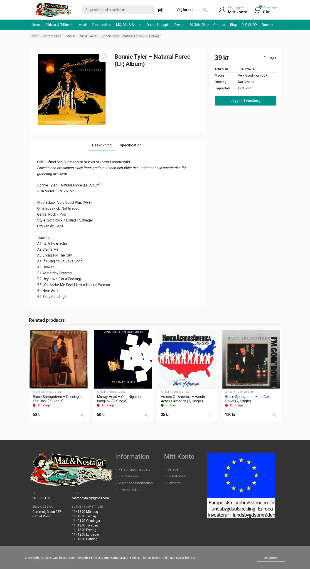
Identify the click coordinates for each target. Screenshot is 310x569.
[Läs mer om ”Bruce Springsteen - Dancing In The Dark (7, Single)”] (82, 414)
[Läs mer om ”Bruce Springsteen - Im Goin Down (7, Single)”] (274, 414)
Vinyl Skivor (88, 36)
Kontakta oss (129, 476)
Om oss (219, 25)
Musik (83, 25)
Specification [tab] (131, 145)
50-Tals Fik (197, 25)
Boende (267, 25)
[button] (210, 414)
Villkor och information (136, 483)
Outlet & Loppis (158, 25)
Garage (172, 469)
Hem (34, 36)
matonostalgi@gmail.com (90, 498)
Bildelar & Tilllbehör (60, 25)
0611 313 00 (41, 498)
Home (36, 25)
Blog (233, 25)
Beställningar (177, 476)
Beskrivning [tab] (102, 145)
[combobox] (118, 9)
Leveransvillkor (130, 490)
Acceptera (271, 558)
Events (180, 25)
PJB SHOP (249, 25)
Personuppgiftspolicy (134, 469)
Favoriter (174, 483)
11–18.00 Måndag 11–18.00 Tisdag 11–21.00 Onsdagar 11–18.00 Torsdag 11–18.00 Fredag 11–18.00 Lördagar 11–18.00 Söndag (86, 525)
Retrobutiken (101, 25)
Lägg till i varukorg (246, 101)
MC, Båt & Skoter (129, 25)
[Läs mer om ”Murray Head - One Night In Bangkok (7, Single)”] (146, 414)
